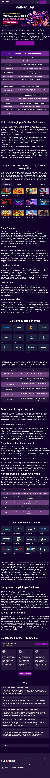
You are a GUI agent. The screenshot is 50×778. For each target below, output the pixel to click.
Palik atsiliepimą (41, 644)
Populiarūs (5, 184)
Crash (30, 184)
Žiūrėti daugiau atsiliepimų (25, 673)
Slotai (42, 184)
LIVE (18, 184)
